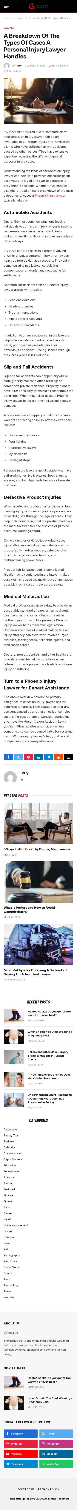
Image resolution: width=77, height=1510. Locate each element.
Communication (13, 1153)
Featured (9, 1189)
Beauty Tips (11, 1135)
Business (9, 1141)
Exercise (9, 1177)
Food (7, 1207)
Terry (18, 65)
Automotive (11, 1129)
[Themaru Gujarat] (38, 6)
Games (8, 1213)
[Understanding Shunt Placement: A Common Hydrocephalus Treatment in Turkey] (14, 1100)
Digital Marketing (14, 1159)
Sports (8, 1273)
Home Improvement (16, 1225)
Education (10, 1165)
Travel (8, 1291)
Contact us (25, 1489)
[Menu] (6, 6)
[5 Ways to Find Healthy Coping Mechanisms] (38, 823)
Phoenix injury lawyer (50, 195)
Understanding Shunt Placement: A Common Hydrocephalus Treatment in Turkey (50, 1098)
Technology (11, 1285)
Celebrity (9, 1147)
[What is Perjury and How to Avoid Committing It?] (38, 882)
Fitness (8, 1201)
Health (8, 1219)
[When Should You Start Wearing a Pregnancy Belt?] (14, 1037)
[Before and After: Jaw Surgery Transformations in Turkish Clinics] (14, 1057)
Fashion (8, 1183)
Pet (6, 1249)
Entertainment (12, 1171)
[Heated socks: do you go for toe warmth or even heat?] (14, 1016)
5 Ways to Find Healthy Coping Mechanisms (37, 849)
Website (9, 1297)
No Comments (60, 65)
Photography (12, 1255)
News (7, 1243)
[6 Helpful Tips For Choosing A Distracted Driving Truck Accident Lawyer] (38, 944)
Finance (8, 1195)
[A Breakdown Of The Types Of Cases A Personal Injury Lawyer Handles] (38, 101)
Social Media (12, 1267)
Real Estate (10, 1261)
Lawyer (9, 27)
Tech (7, 1279)
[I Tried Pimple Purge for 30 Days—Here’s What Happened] (14, 1079)
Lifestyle (9, 1237)
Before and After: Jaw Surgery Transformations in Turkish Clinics (48, 1055)
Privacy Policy (49, 1489)
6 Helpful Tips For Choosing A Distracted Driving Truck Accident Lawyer (35, 972)
